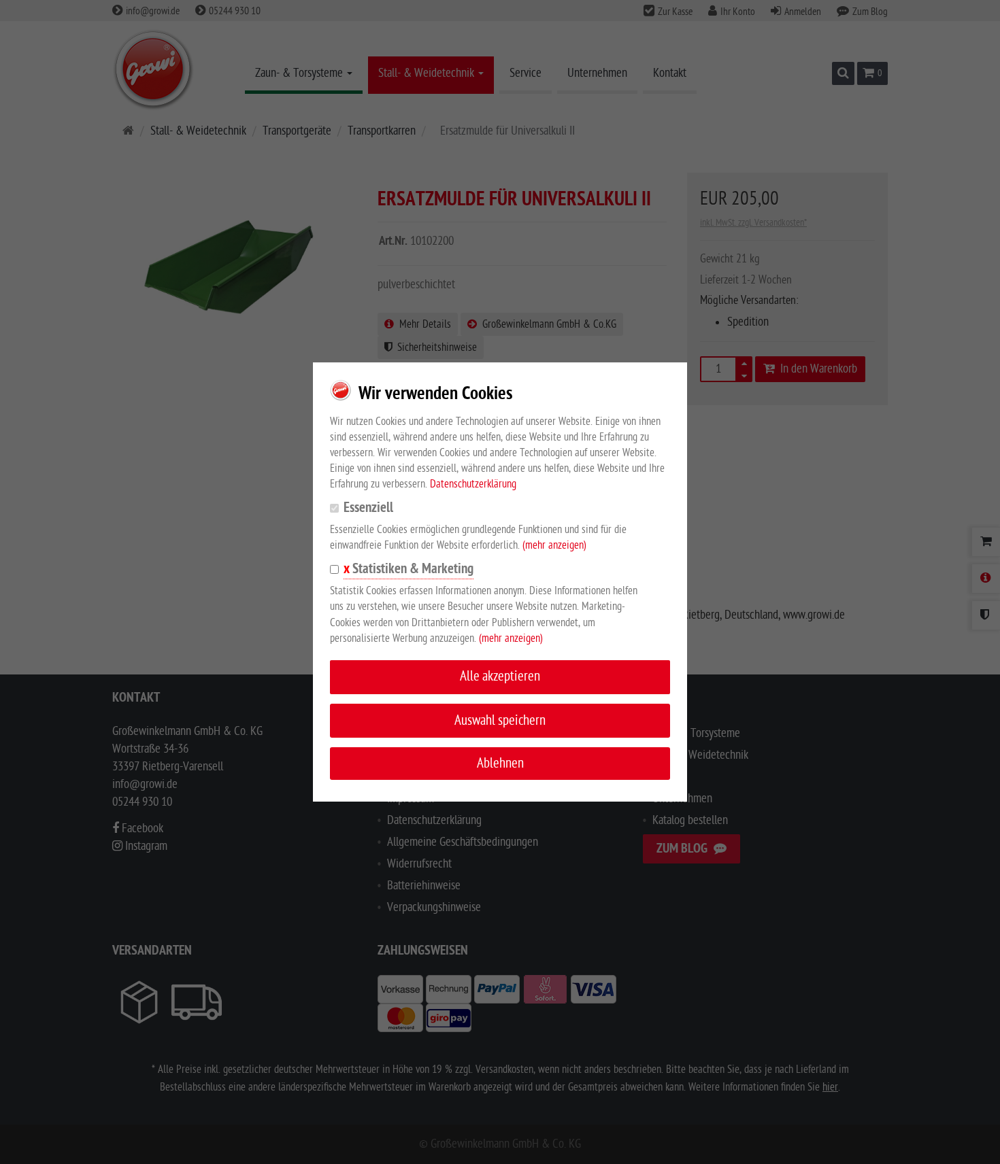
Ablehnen (500, 763)
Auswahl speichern (500, 720)
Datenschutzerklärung (473, 484)
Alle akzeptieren (500, 676)
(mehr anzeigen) (554, 545)
